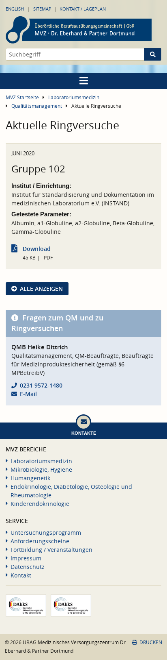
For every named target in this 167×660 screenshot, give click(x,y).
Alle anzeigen (41, 288)
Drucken (150, 642)
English (15, 9)
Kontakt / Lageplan (83, 9)
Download (37, 249)
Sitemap (42, 9)
